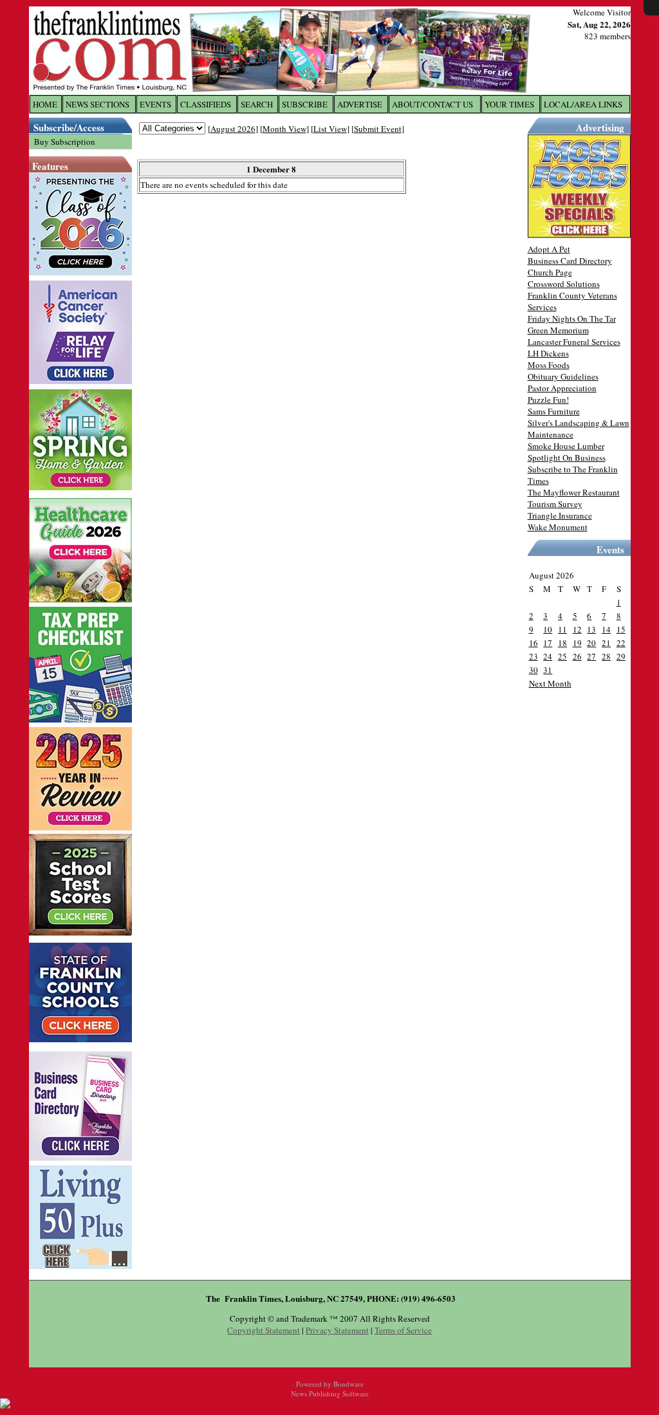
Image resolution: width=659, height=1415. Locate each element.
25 (562, 656)
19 (577, 643)
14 (606, 629)
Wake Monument (558, 527)
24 (547, 656)
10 (547, 629)
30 (533, 670)
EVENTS (155, 104)
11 (562, 629)
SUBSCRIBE (305, 104)
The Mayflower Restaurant (574, 492)
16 (533, 643)
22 (621, 643)
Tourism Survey (555, 504)
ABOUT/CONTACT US (432, 104)
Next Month (550, 683)
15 (621, 629)
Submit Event (378, 128)
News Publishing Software (330, 1393)
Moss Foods (549, 365)
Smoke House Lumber (566, 446)
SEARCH (257, 104)
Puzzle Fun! (548, 399)
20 (591, 643)
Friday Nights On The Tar (572, 318)
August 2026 (232, 128)
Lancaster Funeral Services (574, 341)
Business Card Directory (570, 260)
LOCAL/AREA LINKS (583, 104)
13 (591, 629)
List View (330, 128)
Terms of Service (403, 1330)
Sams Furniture (554, 411)
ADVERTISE (359, 104)
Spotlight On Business (567, 457)
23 (533, 656)
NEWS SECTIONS (97, 104)
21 (606, 643)
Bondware (348, 1384)
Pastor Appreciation (562, 388)
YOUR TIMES (509, 104)
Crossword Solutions (564, 284)
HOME (45, 104)
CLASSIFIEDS (205, 104)
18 (562, 643)
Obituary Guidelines (563, 376)
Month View (284, 128)
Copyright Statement (263, 1330)
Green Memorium (558, 330)
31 (547, 670)
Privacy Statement (337, 1330)
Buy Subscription (64, 141)
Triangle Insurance (560, 515)
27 (591, 656)
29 (621, 656)
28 (606, 656)
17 (547, 643)
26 (577, 656)
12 (577, 629)
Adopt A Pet (549, 249)
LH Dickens (548, 353)
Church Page (550, 272)
